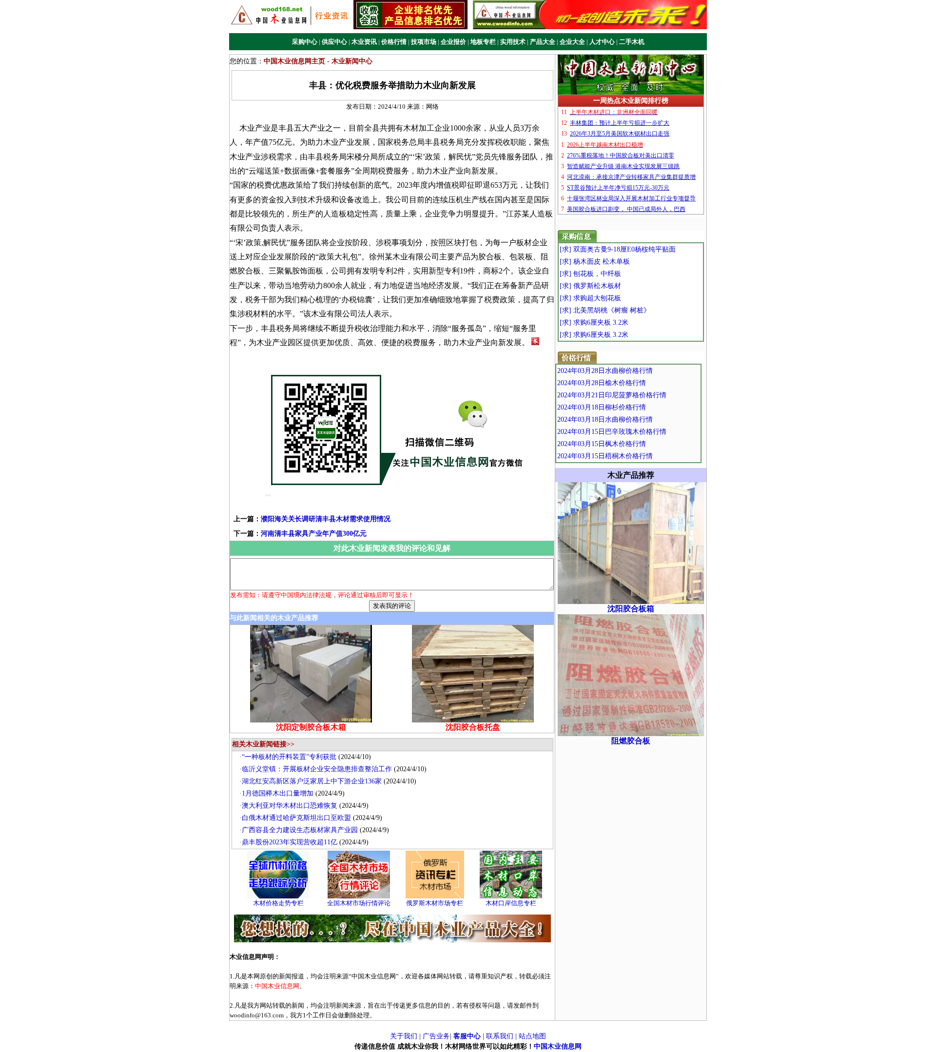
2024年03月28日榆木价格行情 (601, 383)
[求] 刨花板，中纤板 (590, 273)
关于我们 (403, 1036)
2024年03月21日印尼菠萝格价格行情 (611, 395)
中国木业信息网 (558, 1046)
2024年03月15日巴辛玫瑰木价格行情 (611, 431)
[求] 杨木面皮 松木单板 (595, 261)
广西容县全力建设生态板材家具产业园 (300, 830)
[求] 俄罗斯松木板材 (590, 286)
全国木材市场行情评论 (358, 903)
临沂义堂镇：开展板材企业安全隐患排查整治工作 (317, 769)
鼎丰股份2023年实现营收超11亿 (289, 842)
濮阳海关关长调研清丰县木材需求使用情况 (325, 519)
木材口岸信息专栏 (511, 903)
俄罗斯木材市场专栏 (434, 903)
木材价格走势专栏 (278, 903)
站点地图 (532, 1036)
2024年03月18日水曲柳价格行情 (605, 419)
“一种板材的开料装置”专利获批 (289, 756)
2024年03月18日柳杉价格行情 (601, 407)
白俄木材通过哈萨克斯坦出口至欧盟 (296, 817)
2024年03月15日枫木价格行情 (601, 444)
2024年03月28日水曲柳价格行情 (605, 370)
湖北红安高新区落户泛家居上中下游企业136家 (312, 781)
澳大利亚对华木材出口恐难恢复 (289, 805)
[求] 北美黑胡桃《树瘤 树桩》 (605, 310)
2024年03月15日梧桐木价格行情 (605, 456)
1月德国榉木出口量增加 (277, 793)
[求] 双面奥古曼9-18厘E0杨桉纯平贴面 (618, 249)
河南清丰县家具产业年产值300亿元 (314, 533)
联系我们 (499, 1036)
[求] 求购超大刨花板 (590, 298)
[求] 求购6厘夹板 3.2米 (594, 322)
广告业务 (436, 1036)
